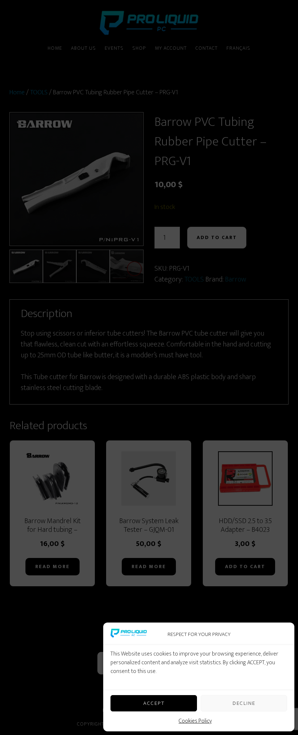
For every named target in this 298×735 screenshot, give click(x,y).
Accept (154, 703)
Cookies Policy (195, 721)
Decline (244, 703)
